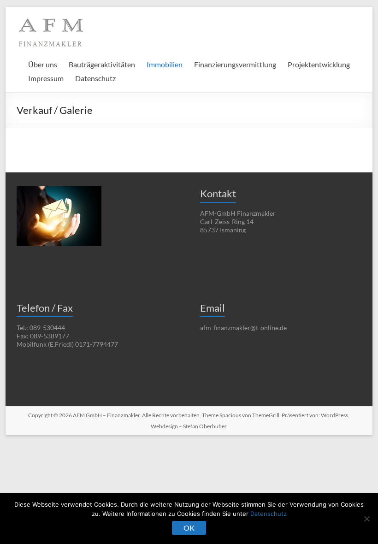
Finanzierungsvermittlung (235, 64)
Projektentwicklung (319, 64)
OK (189, 527)
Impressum (46, 78)
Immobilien (165, 64)
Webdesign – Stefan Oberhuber (189, 426)
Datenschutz (95, 78)
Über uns (42, 64)
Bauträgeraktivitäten (102, 64)
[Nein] (366, 518)
